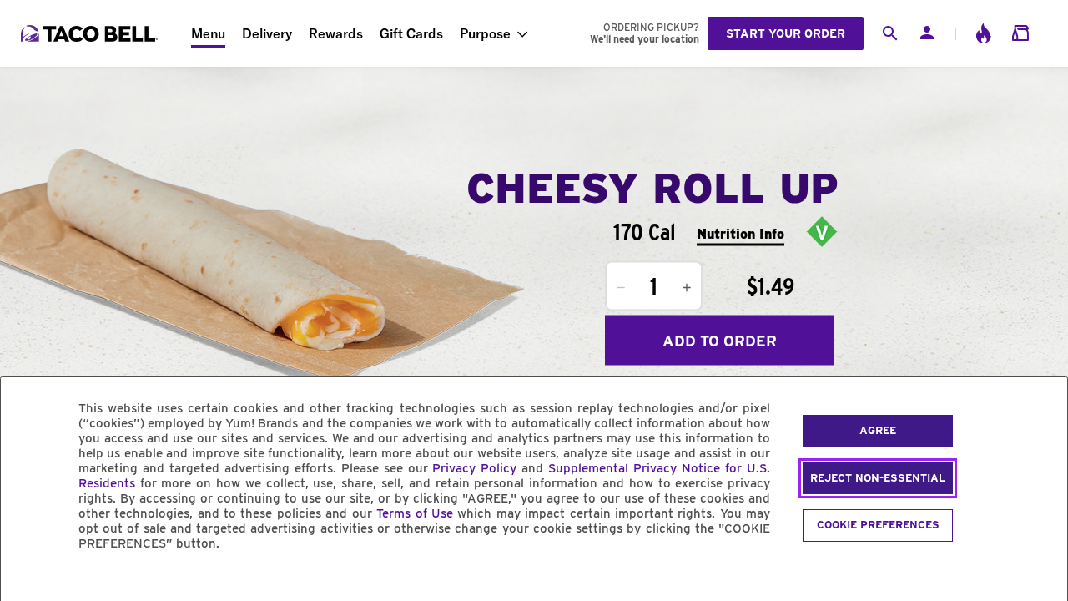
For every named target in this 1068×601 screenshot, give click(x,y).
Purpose (485, 33)
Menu (208, 33)
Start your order (785, 33)
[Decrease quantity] (621, 288)
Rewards (336, 33)
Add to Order (719, 340)
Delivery (267, 33)
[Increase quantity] (687, 288)
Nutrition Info (740, 233)
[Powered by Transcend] (27, 581)
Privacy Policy (474, 468)
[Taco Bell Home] (91, 33)
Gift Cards (411, 33)
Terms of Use (414, 513)
